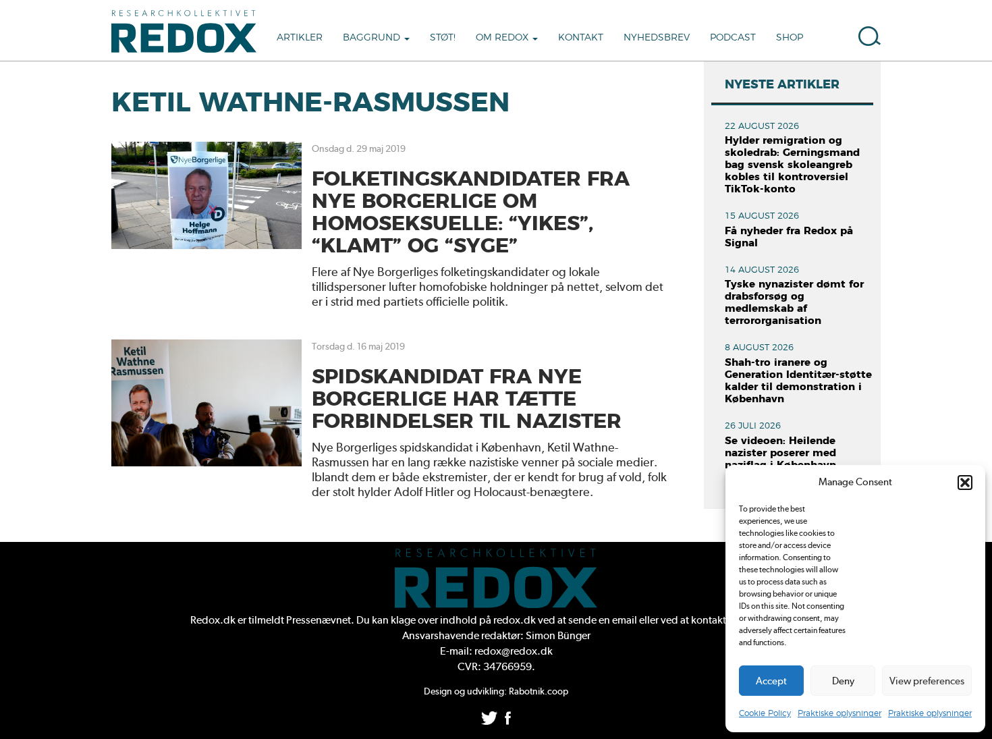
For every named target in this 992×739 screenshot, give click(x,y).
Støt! (443, 38)
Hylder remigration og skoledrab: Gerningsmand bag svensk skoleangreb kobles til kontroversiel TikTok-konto (792, 165)
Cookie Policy (765, 713)
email (624, 619)
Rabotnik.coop (538, 691)
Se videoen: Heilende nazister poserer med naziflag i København (780, 453)
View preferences (926, 681)
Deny (843, 681)
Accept (771, 681)
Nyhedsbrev (657, 38)
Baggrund (373, 38)
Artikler (300, 38)
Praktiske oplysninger (839, 713)
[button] (965, 482)
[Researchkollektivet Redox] (189, 30)
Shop (789, 38)
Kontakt (580, 38)
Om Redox (503, 38)
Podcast (733, 38)
